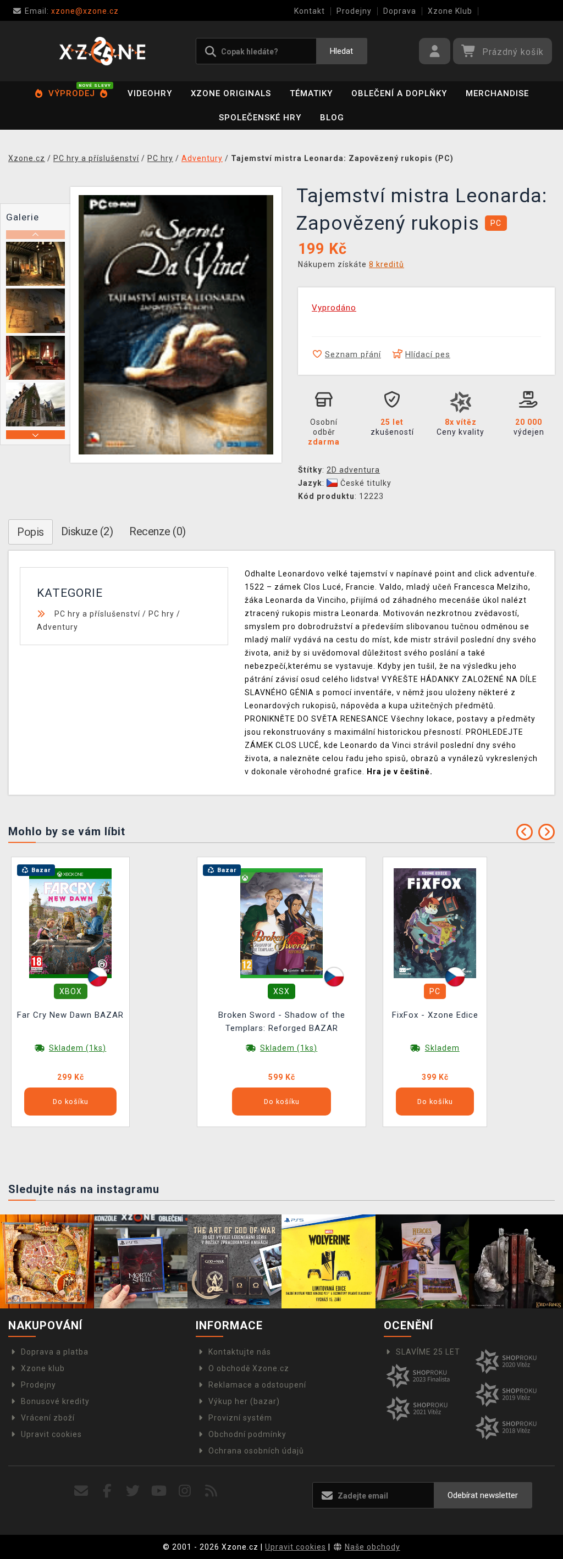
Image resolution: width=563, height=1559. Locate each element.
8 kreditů (386, 264)
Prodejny (354, 11)
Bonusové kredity (55, 1401)
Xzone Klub (450, 11)
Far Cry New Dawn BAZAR (70, 1015)
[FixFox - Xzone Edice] (435, 922)
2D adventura (353, 469)
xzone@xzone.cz (72, 11)
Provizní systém (240, 1417)
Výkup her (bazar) (244, 1401)
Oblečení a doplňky (399, 93)
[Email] (81, 1491)
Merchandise (497, 93)
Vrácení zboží (48, 1417)
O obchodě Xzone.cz (248, 1368)
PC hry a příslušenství (97, 613)
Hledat (341, 51)
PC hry (161, 613)
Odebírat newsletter (483, 1495)
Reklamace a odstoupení (257, 1384)
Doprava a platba (55, 1351)
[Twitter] (133, 1491)
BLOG (332, 118)
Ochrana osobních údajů (256, 1450)
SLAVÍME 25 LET (428, 1351)
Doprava (399, 11)
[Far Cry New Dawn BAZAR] (70, 922)
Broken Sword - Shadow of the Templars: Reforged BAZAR (281, 1021)
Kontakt (309, 11)
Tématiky (311, 93)
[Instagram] (185, 1491)
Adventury (57, 627)
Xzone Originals (231, 93)
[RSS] (211, 1491)
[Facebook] (107, 1491)
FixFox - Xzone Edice (435, 1015)
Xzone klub (43, 1368)
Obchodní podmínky (247, 1434)
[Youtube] (159, 1491)
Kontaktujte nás (239, 1351)
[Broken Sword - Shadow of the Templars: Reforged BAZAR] (281, 922)
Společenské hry (260, 118)
